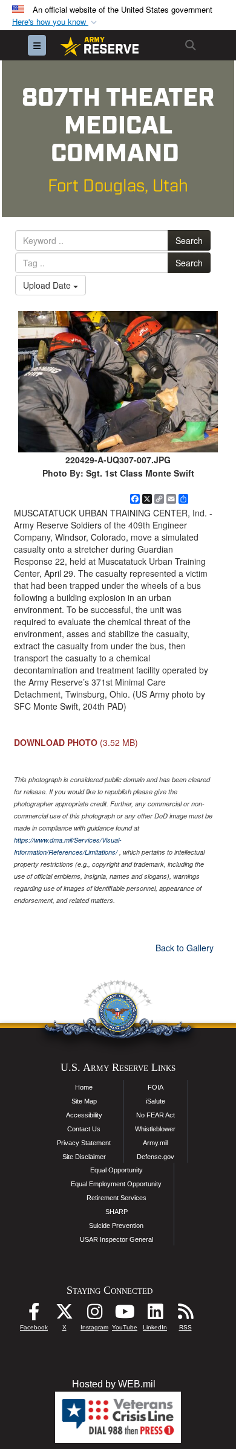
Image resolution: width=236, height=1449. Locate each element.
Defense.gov (155, 1156)
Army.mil (155, 1142)
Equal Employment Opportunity (116, 1183)
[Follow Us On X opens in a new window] (64, 1314)
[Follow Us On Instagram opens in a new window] (94, 1314)
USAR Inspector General (116, 1239)
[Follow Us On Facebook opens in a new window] (34, 1314)
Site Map (84, 1101)
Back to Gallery (185, 948)
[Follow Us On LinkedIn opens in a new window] (155, 1314)
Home (84, 1087)
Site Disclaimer (84, 1156)
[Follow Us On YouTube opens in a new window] (125, 1314)
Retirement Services (116, 1197)
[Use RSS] (185, 1314)
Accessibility (84, 1115)
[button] (55, 22)
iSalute (155, 1101)
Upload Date (48, 285)
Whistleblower (155, 1129)
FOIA (155, 1087)
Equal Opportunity (116, 1170)
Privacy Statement (84, 1142)
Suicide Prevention (116, 1225)
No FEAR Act (155, 1115)
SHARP (116, 1211)
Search (189, 240)
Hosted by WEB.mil (114, 1384)
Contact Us (83, 1129)
